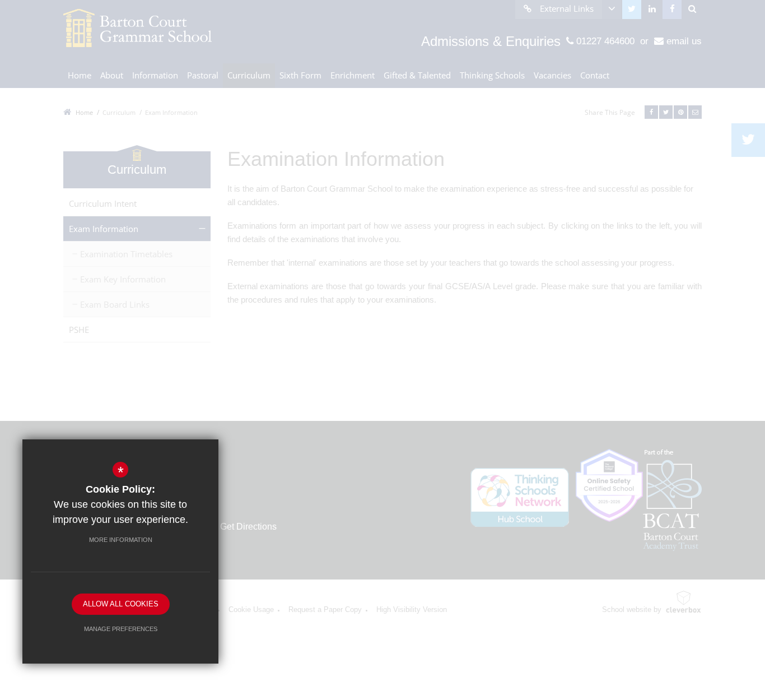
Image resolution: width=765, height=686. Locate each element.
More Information (120, 539)
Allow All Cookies (120, 604)
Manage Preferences (120, 628)
